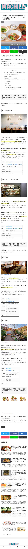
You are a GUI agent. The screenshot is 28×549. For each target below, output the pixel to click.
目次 (12, 70)
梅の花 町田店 (8, 85)
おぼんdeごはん (9, 226)
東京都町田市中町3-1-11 (10, 370)
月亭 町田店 (7, 83)
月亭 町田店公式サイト (7, 274)
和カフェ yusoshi (8, 76)
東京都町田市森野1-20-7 (10, 301)
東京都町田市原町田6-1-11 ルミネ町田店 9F (14, 228)
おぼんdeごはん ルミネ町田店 (11, 78)
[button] (25, 280)
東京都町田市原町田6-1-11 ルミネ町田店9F (14, 164)
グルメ (3, 427)
